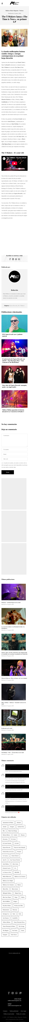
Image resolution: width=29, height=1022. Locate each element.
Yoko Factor (14, 934)
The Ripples (6, 930)
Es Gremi (13, 839)
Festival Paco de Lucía (8, 851)
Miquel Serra (18, 893)
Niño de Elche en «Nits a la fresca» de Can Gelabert (14, 678)
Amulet (4, 826)
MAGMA (17, 872)
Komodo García (7, 868)
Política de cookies (20, 1014)
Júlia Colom (15, 864)
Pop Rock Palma (7, 905)
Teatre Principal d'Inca (19, 922)
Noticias (21, 10)
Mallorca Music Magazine (12, 10)
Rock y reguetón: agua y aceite (17, 774)
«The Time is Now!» (6, 144)
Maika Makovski (7, 876)
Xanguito (5, 934)
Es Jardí (17, 843)
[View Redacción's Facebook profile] (11, 285)
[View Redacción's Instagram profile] (18, 285)
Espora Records (13, 305)
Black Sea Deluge (12, 830)
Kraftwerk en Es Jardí (6, 728)
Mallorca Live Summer (8, 884)
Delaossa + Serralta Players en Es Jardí (10, 602)
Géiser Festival (15, 855)
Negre (16, 897)
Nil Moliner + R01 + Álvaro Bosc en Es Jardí (12, 752)
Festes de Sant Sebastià (19, 847)
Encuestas (5, 839)
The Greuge (21, 926)
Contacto (5, 1011)
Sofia (20, 914)
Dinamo (23, 835)
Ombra (22, 897)
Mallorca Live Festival (20, 876)
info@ (14, 1004)
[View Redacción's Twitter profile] (14, 285)
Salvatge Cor (6, 914)
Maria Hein (5, 889)
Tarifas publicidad (14, 1011)
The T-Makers (21, 305)
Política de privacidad (9, 1014)
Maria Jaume (15, 889)
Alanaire (19, 822)
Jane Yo (4, 860)
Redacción (14, 290)
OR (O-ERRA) (6, 901)
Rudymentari (6, 909)
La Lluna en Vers (7, 872)
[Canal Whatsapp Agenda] (19, 260)
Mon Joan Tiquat (7, 897)
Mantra (19, 884)
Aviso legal (23, 1011)
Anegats (12, 826)
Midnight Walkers (7, 893)
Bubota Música (6, 835)
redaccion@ (14, 999)
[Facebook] (10, 260)
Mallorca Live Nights (8, 880)
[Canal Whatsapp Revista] (16, 260)
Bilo (4, 830)
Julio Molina (6, 864)
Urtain (22, 930)
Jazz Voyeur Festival (15, 860)
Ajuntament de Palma (8, 822)
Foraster (19, 851)
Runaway (15, 909)
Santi (6, 793)
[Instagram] (13, 260)
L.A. (15, 868)
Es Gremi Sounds (7, 843)
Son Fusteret (6, 918)
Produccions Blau (18, 905)
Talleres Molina (6, 922)
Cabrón (15, 835)
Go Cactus (5, 855)
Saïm (14, 914)
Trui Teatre (14, 930)
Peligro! (15, 901)
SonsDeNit (15, 918)
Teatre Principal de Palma (9, 926)
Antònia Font (21, 826)
